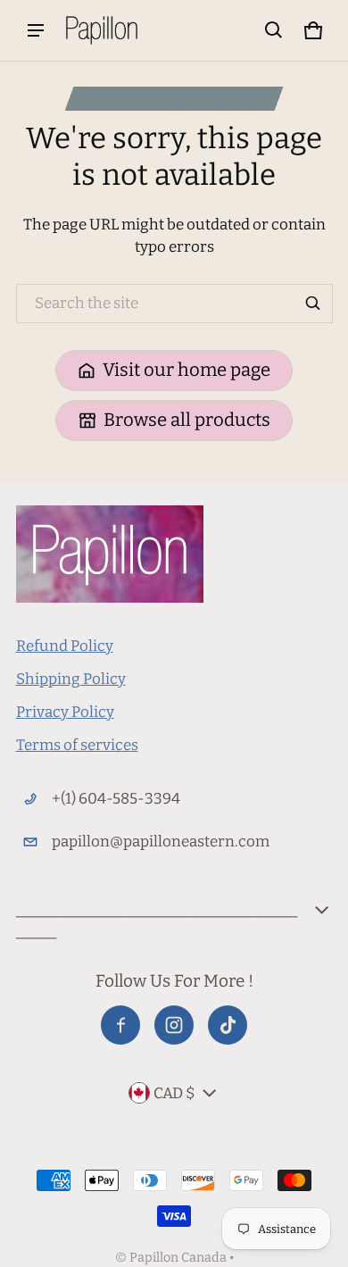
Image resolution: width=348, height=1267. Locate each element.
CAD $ (174, 1093)
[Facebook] (120, 1025)
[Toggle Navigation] (35, 30)
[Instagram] (174, 1025)
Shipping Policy (71, 679)
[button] (274, 30)
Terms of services (77, 745)
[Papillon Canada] (101, 30)
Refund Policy (64, 646)
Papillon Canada (178, 1257)
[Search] (313, 303)
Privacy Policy (65, 712)
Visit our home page (186, 369)
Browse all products (187, 419)
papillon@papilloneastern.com (160, 841)
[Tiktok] (227, 1025)
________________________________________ (156, 920)
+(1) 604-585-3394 (116, 798)
